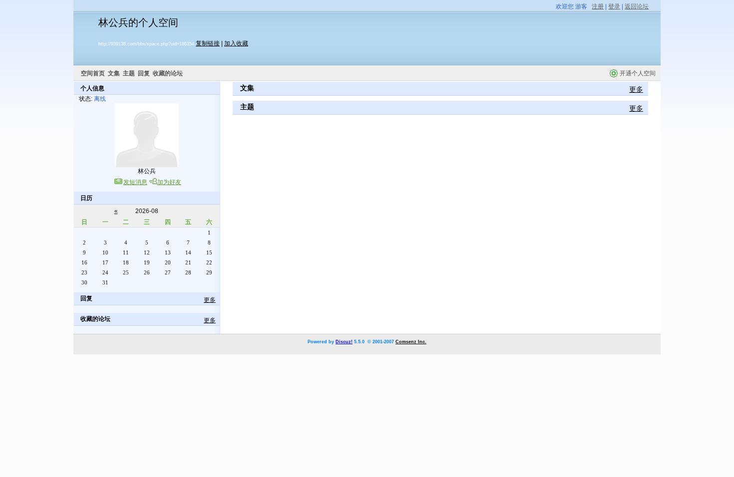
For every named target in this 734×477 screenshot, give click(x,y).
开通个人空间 (638, 73)
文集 (114, 73)
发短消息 (135, 182)
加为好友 (169, 182)
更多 (210, 299)
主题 (129, 73)
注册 (598, 6)
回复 (144, 73)
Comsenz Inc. (410, 341)
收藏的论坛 (168, 73)
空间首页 (93, 73)
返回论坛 (637, 6)
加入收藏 (236, 43)
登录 (614, 6)
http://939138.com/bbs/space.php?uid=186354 (146, 43)
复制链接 (208, 43)
